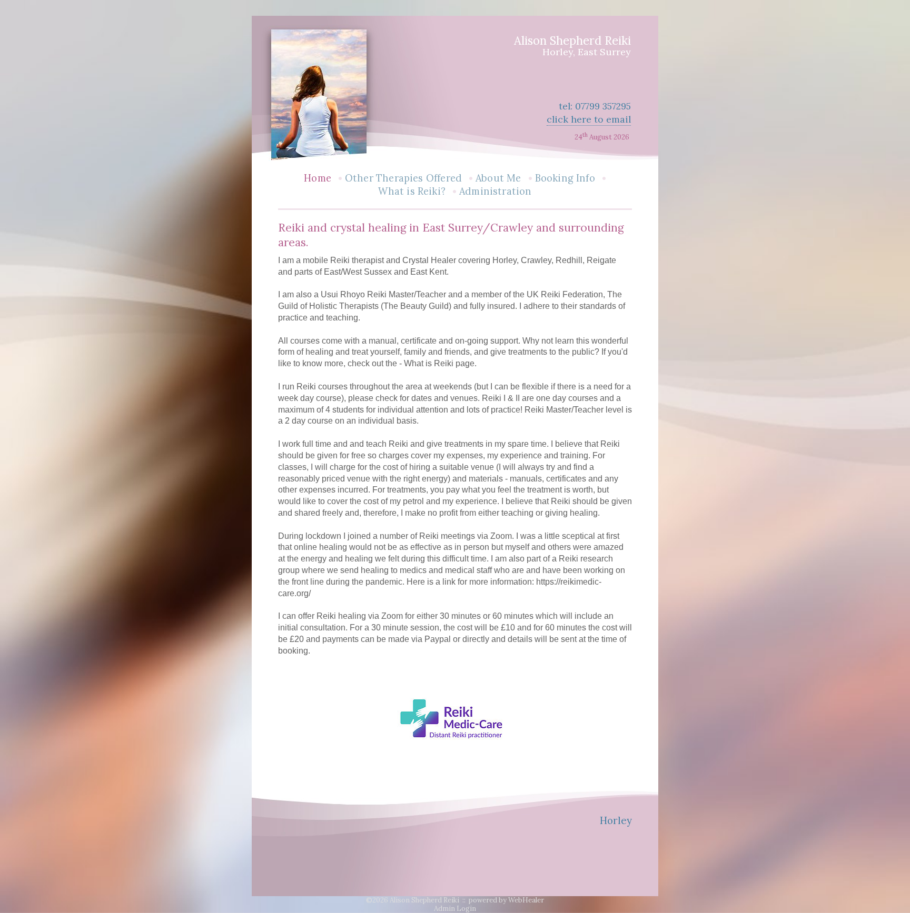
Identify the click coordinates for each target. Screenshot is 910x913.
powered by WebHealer (506, 900)
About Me (498, 178)
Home (317, 178)
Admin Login (455, 908)
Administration (495, 191)
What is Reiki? (412, 191)
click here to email (589, 119)
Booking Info (565, 178)
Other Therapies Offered (403, 178)
